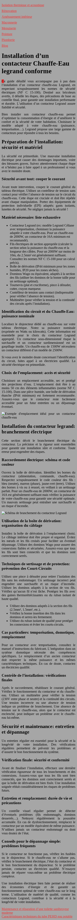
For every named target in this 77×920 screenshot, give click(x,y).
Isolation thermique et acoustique (23, 5)
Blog (5, 45)
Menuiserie (9, 28)
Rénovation (9, 11)
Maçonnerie (9, 22)
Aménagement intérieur (17, 16)
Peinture (7, 34)
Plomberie (8, 40)
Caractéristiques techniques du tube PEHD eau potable (37, 916)
